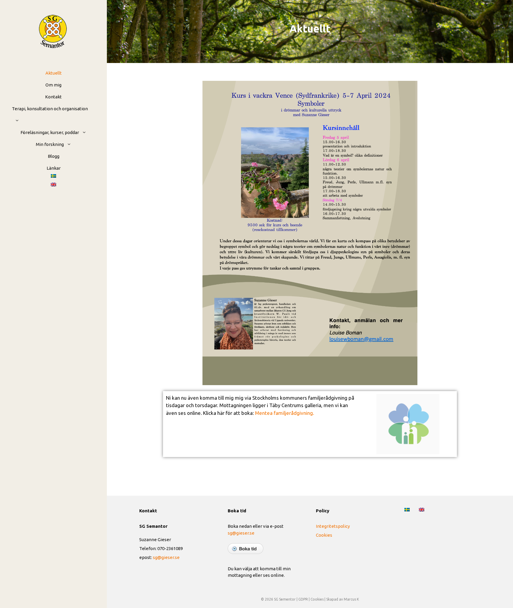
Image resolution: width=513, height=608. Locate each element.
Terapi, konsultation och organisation (50, 108)
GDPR (303, 599)
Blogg (53, 156)
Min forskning (50, 144)
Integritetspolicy (333, 526)
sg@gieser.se (166, 557)
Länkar (54, 168)
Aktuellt (53, 72)
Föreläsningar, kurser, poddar (49, 132)
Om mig (53, 84)
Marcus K (351, 599)
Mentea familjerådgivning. (284, 413)
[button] (15, 121)
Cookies (324, 535)
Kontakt (53, 96)
